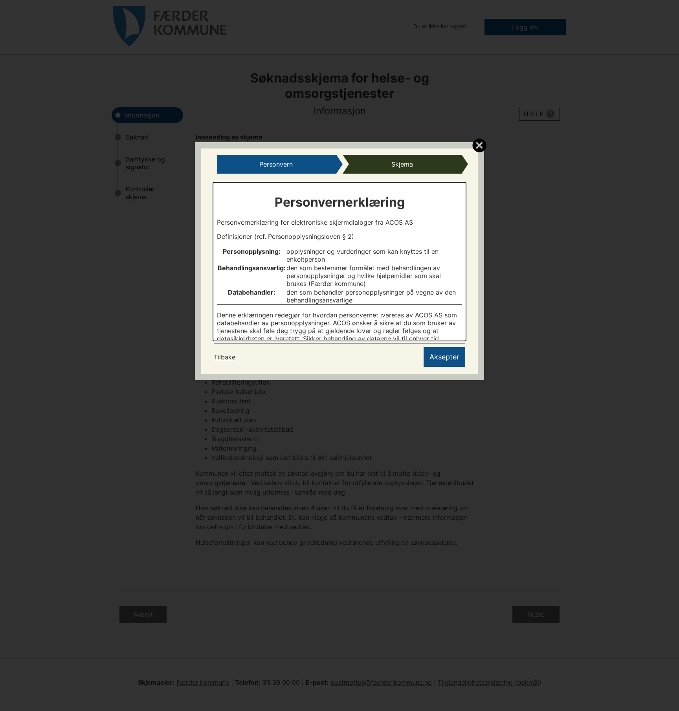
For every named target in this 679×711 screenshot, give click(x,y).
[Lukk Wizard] (479, 144)
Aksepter (444, 357)
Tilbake (224, 357)
